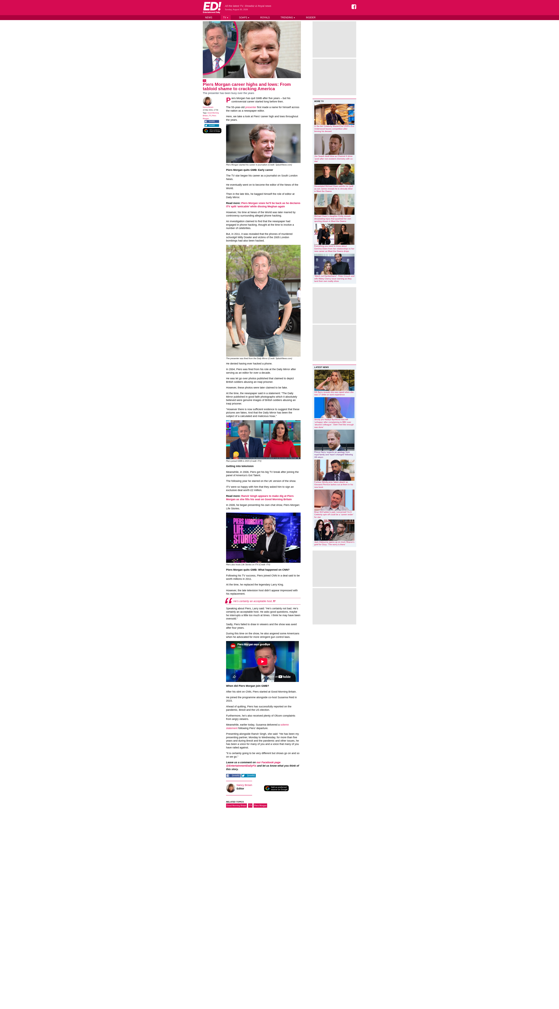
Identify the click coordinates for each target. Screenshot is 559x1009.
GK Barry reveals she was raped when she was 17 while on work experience (334, 393)
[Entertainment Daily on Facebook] (354, 7)
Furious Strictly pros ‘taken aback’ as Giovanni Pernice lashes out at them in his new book (333, 484)
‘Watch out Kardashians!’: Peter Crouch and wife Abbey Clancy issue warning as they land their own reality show (334, 278)
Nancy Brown (208, 107)
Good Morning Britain (236, 805)
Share (212, 121)
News (208, 17)
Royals (265, 17)
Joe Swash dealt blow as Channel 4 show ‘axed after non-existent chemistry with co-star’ (333, 158)
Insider (311, 17)
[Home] (212, 8)
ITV (210, 116)
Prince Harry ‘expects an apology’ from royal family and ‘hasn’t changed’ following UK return (333, 454)
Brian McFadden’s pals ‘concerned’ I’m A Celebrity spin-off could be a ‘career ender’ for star (333, 514)
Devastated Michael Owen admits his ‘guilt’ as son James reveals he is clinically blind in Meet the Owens (333, 188)
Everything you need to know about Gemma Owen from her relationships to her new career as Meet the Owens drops (334, 248)
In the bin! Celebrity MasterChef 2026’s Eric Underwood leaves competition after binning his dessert (334, 128)
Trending (288, 17)
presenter (250, 107)
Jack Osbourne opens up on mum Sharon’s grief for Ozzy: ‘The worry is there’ (334, 543)
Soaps (244, 17)
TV (225, 17)
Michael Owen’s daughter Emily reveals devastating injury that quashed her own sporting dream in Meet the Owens (332, 218)
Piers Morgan (260, 805)
